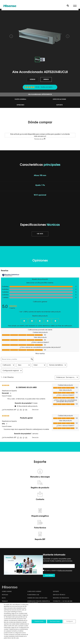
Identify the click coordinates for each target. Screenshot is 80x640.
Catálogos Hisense (34, 591)
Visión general (20, 99)
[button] (11, 36)
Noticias (5, 595)
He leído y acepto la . (58, 570)
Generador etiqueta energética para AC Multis (38, 602)
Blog (4, 598)
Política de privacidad (65, 570)
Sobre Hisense (7, 591)
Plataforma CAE (33, 595)
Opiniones (20, 105)
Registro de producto (61, 598)
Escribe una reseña (46, 87)
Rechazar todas (55, 621)
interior (46, 79)
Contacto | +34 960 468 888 (62, 601)
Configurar (69, 621)
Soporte (59, 105)
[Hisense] (10, 6)
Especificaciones (59, 99)
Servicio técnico (59, 595)
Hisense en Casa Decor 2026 (37, 598)
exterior (32, 79)
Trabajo (5, 601)
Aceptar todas (39, 621)
